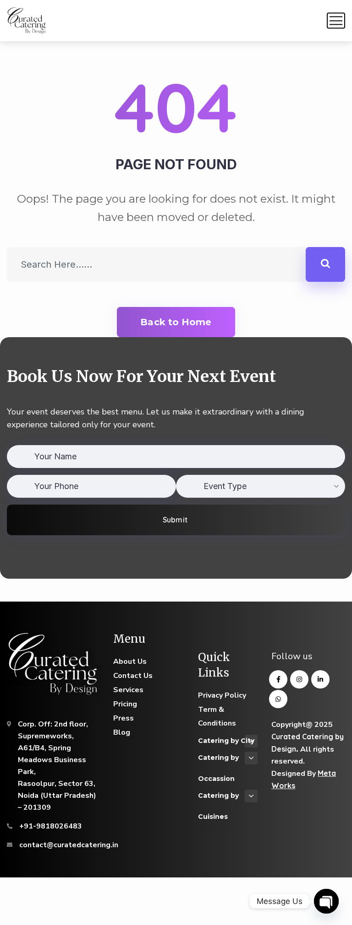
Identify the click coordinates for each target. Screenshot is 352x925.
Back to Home (175, 322)
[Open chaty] (326, 901)
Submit (175, 519)
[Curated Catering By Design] (27, 20)
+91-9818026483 (50, 826)
